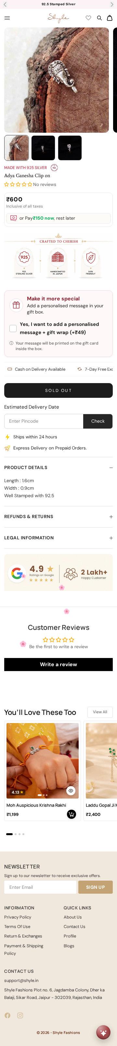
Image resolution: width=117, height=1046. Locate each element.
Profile (70, 936)
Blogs (69, 946)
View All (100, 712)
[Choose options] (70, 790)
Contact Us (74, 926)
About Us (73, 917)
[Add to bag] (71, 814)
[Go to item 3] (70, 148)
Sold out (58, 390)
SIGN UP (95, 887)
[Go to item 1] (16, 148)
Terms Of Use (17, 926)
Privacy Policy (17, 917)
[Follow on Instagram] (20, 1015)
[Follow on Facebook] (7, 1015)
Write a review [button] (58, 664)
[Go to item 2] (43, 148)
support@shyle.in (21, 980)
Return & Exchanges (23, 936)
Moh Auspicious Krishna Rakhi (36, 805)
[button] (18, 184)
